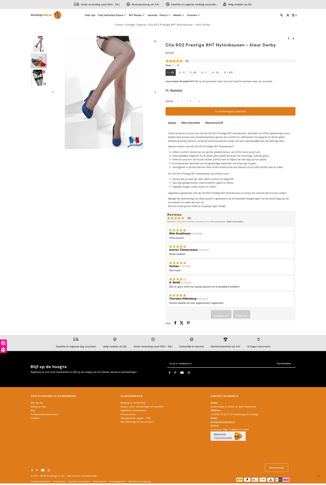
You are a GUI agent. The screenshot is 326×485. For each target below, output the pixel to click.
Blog (33, 410)
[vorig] (289, 38)
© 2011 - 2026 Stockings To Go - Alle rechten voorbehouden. (64, 475)
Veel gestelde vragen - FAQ (135, 418)
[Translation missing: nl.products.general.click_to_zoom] (155, 41)
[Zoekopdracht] (281, 15)
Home (119, 24)
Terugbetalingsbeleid (40, 481)
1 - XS (170, 72)
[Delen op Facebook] (175, 323)
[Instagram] (189, 373)
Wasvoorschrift (214, 122)
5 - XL (215, 72)
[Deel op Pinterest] (188, 323)
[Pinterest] (175, 373)
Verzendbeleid (99, 481)
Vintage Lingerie (135, 24)
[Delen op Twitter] (182, 323)
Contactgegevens (117, 481)
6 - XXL (228, 72)
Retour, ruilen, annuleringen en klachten (142, 406)
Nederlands (276, 467)
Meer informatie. (235, 221)
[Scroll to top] (319, 476)
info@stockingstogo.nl (223, 421)
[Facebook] (169, 373)
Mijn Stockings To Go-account (137, 421)
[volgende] (293, 38)
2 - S (182, 72)
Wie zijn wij (36, 402)
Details (172, 122)
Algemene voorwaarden (134, 410)
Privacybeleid (59, 481)
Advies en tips (38, 406)
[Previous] (53, 92)
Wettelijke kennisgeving (139, 481)
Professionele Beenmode (44, 414)
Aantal (169, 101)
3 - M (193, 72)
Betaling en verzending (133, 402)
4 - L (204, 72)
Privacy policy (128, 414)
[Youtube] (182, 373)
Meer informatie (190, 122)
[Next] (155, 92)
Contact (35, 418)
